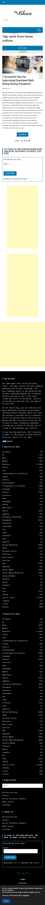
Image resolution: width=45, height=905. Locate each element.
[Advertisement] (22, 217)
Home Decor (7, 508)
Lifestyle (6, 536)
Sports (5, 582)
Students (6, 585)
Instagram (6, 520)
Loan (4, 539)
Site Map (6, 805)
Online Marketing (9, 545)
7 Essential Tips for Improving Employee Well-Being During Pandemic (18, 80)
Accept (6, 901)
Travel (5, 604)
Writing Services (9, 792)
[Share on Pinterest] (26, 141)
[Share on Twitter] (24, 141)
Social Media (8, 570)
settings (26, 895)
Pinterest (6, 554)
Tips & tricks (8, 598)
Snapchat (6, 567)
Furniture (6, 495)
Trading (5, 601)
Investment (7, 526)
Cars (4, 470)
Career (5, 467)
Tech (4, 591)
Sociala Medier (8, 576)
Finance (5, 492)
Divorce (5, 480)
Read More (22, 134)
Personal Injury (9, 551)
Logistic (6, 542)
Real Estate (7, 557)
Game (4, 498)
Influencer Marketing (11, 517)
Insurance (6, 523)
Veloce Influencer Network (14, 799)
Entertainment (8, 483)
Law (3, 529)
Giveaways (6, 501)
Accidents (6, 452)
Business (7, 88)
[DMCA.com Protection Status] (7, 441)
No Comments (22, 52)
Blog (4, 458)
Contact (5, 795)
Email (6, 164)
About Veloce (8, 802)
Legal (4, 532)
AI (3, 455)
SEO (3, 563)
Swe (3, 588)
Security (6, 560)
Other (4, 548)
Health (5, 505)
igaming (5, 514)
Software (6, 579)
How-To (5, 511)
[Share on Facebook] (21, 141)
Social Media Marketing (12, 573)
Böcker (5, 461)
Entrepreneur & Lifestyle (13, 486)
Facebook (6, 489)
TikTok (5, 595)
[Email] (29, 141)
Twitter (5, 607)
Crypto (5, 477)
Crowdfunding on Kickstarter (15, 473)
